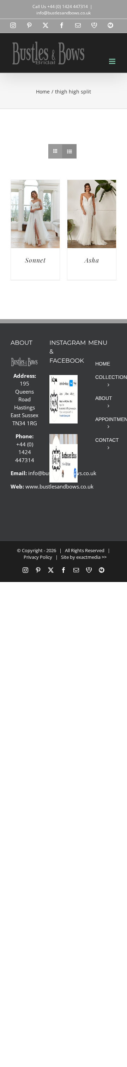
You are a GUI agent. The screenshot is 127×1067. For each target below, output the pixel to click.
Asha (92, 260)
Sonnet (35, 260)
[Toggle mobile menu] (112, 61)
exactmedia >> (91, 557)
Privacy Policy (38, 557)
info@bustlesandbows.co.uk (63, 13)
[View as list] (69, 151)
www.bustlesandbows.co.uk (59, 486)
